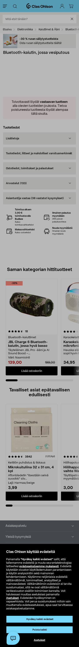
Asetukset (12, 598)
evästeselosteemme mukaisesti (39, 566)
